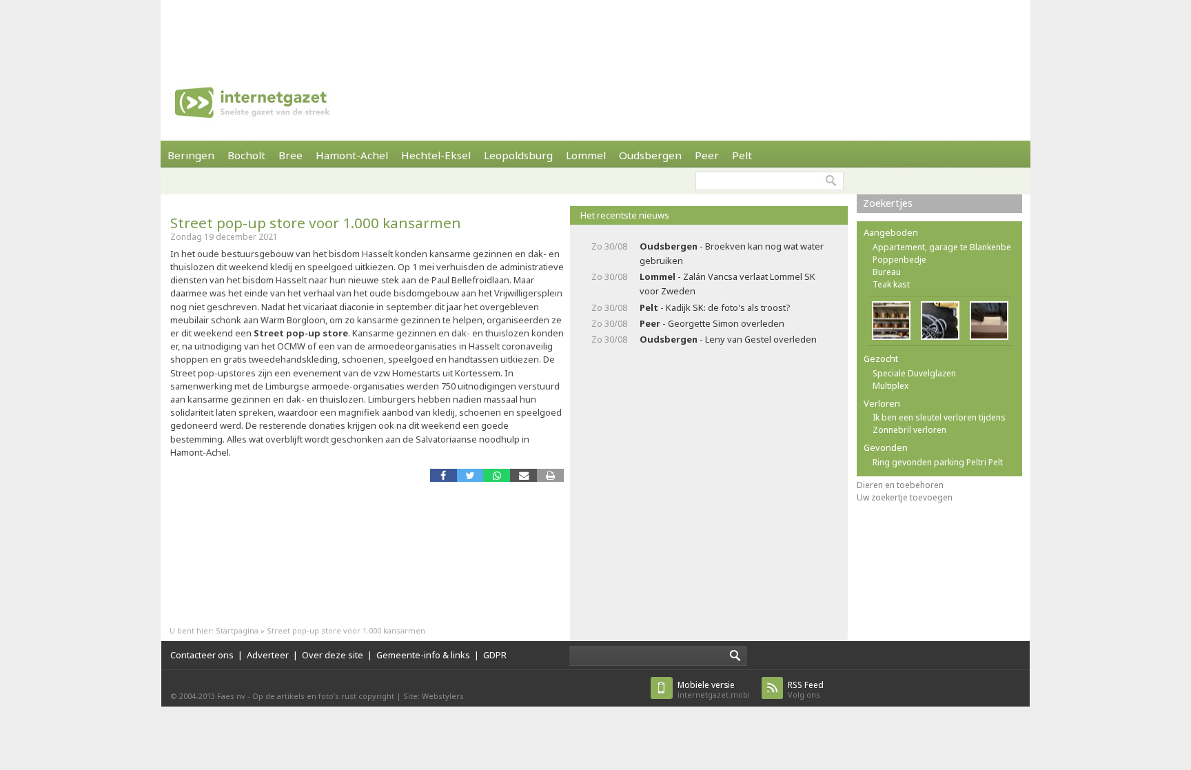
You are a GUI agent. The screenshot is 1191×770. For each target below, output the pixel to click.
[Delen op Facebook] (443, 475)
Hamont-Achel (352, 155)
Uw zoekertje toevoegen (905, 497)
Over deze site (332, 655)
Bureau (887, 272)
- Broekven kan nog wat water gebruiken (732, 253)
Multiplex (890, 386)
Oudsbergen (650, 155)
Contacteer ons (202, 655)
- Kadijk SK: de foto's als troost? (715, 307)
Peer (707, 155)
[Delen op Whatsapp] (496, 475)
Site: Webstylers (433, 696)
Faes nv (231, 696)
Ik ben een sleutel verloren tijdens (939, 417)
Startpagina (237, 630)
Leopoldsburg (518, 155)
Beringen (190, 155)
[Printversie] (550, 475)
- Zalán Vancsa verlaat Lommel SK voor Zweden (727, 283)
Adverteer (268, 655)
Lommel (586, 155)
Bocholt (246, 155)
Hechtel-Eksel (436, 155)
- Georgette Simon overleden (712, 323)
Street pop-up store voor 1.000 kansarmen (315, 222)
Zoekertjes (888, 203)
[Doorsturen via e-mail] (523, 475)
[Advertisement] (595, 31)
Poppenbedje (899, 259)
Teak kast (891, 284)
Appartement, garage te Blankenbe (942, 247)
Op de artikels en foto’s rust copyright (323, 696)
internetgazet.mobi (714, 690)
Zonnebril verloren (909, 430)
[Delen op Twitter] (470, 475)
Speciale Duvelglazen (914, 373)
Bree (290, 155)
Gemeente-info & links (423, 655)
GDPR (495, 655)
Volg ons (806, 690)
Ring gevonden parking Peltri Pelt (938, 462)
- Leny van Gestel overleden (728, 339)
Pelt (742, 155)
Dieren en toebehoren (900, 485)
